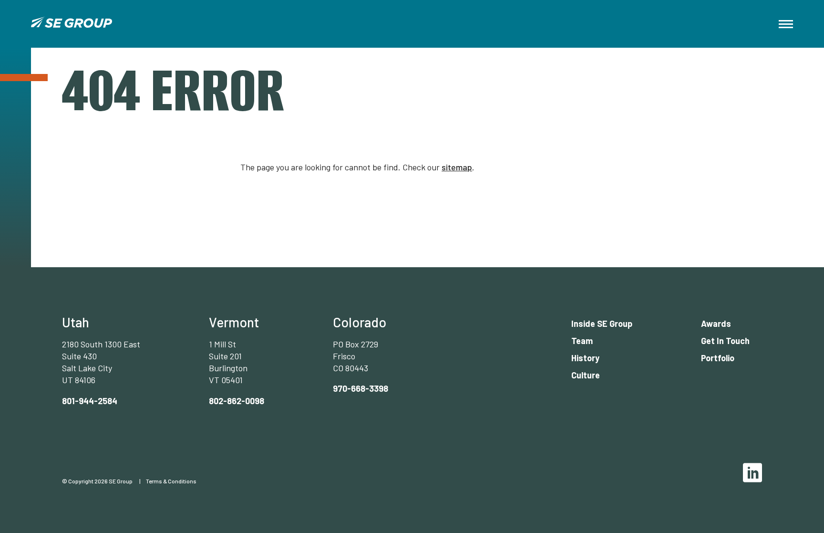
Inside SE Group (601, 323)
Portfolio (717, 358)
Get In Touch (725, 340)
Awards (716, 323)
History (585, 358)
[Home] (71, 24)
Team (582, 340)
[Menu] (786, 24)
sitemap (457, 167)
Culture (585, 375)
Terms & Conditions (171, 481)
